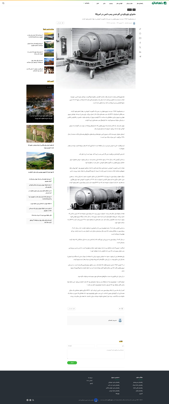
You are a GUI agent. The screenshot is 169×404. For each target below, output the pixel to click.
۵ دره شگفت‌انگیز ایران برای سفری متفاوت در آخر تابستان (40, 192)
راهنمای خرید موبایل (113, 382)
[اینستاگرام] (30, 400)
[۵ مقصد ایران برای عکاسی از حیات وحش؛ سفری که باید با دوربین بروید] (40, 134)
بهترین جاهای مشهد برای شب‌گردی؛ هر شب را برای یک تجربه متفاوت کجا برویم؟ (41, 117)
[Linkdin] (140, 52)
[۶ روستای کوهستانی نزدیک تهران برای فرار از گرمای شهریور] (49, 44)
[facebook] (140, 43)
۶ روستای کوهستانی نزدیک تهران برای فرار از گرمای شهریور (35, 44)
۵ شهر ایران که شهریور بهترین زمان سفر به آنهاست (41, 172)
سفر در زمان (130, 3)
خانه (134, 9)
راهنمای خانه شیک (138, 385)
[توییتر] (140, 47)
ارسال (72, 363)
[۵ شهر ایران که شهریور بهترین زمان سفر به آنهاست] (40, 161)
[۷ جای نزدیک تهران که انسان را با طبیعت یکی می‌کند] (49, 53)
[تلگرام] (140, 56)
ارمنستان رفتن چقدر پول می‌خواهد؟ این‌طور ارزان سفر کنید (35, 61)
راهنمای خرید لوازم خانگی (112, 388)
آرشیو (91, 383)
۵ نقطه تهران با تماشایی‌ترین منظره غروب (40, 204)
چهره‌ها (117, 394)
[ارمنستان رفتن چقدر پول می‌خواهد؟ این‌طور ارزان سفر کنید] (49, 61)
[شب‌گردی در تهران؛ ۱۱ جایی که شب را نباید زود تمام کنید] (49, 70)
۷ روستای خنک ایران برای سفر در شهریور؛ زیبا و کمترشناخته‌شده (35, 36)
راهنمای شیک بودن (114, 391)
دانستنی (129, 9)
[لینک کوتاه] (140, 29)
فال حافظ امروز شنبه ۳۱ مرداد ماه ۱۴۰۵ (41, 215)
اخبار (98, 3)
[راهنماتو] (159, 3)
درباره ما (90, 378)
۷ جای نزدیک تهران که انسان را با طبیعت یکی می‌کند (35, 53)
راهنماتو (87, 3)
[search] (4, 3)
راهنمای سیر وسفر (138, 382)
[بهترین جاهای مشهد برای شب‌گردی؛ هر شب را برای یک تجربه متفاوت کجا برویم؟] (40, 104)
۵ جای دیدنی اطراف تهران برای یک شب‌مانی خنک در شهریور (40, 210)
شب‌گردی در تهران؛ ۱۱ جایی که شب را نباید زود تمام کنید (34, 70)
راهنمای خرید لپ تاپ (113, 385)
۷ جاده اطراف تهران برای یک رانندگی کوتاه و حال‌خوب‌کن (40, 186)
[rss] (33, 400)
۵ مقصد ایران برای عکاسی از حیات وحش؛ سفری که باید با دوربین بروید (41, 146)
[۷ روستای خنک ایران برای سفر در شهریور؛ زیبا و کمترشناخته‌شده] (49, 36)
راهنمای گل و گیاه (138, 388)
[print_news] (140, 33)
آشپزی (141, 394)
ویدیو (110, 3)
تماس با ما (90, 381)
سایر (104, 3)
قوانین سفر (120, 3)
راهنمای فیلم (139, 391)
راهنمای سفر (140, 3)
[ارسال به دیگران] (140, 38)
